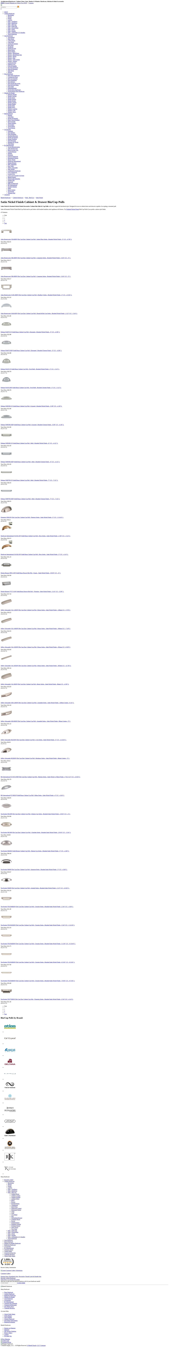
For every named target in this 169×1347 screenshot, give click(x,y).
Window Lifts (11, 110)
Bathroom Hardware (10, 1245)
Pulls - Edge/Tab (12, 26)
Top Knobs (11, 191)
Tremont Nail (11, 193)
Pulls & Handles (12, 66)
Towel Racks (11, 128)
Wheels (10, 72)
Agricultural (11, 37)
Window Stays (12, 112)
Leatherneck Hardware (14, 171)
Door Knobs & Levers (14, 83)
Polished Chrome (16, 1224)
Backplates (11, 15)
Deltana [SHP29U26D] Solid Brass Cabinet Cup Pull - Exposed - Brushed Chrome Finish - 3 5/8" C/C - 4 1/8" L (32, 424)
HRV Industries (12, 164)
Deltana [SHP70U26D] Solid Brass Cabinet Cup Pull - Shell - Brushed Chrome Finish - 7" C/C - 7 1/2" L (30, 499)
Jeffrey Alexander (13, 167)
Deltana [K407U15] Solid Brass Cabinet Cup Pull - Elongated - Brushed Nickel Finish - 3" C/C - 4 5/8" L (30, 332)
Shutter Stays (11, 107)
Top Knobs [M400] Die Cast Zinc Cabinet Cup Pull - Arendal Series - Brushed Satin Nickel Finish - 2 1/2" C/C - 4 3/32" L (35, 888)
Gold (12, 1213)
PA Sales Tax (8, 1336)
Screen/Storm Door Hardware (16, 91)
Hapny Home (11, 159)
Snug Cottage (11, 190)
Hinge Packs (11, 50)
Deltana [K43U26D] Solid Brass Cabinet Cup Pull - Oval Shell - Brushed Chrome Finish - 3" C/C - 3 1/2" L (31, 387)
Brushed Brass (15, 1203)
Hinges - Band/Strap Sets (15, 55)
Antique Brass (15, 1194)
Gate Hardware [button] (8, 36)
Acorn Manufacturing (14, 147)
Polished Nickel (15, 1226)
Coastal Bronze (12, 152)
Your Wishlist (8, 1317)
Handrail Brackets (13, 136)
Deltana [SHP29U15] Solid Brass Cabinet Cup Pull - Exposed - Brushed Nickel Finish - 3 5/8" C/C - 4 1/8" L (31, 406)
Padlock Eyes (11, 64)
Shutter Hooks (12, 101)
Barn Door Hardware (14, 75)
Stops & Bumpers (13, 69)
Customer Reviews (9, 1254)
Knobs (9, 18)
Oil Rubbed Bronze (16, 1218)
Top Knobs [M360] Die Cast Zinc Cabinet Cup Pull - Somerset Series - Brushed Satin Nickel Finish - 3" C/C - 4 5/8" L (34, 869)
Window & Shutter (9, 1297)
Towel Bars (11, 125)
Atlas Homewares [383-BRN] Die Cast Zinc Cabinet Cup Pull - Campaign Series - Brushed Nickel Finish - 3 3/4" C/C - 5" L (36, 276)
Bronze (13, 1202)
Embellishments (12, 88)
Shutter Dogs (11, 98)
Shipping (6, 1329)
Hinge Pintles (11, 51)
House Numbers (12, 139)
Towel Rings (11, 126)
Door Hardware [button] (8, 74)
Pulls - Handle (12, 31)
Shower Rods (11, 121)
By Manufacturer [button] (9, 145)
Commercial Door (13, 77)
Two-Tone (14, 1229)
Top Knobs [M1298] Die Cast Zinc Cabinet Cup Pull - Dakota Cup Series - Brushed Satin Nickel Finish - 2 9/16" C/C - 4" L (35, 814)
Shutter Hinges (12, 99)
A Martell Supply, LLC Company (36, 1345)
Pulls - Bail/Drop (12, 23)
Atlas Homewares (13, 148)
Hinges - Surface (12, 61)
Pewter (13, 1221)
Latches (10, 20)
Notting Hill (11, 180)
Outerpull (10, 182)
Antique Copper (15, 1195)
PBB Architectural (13, 183)
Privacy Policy (8, 1333)
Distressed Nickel (16, 1210)
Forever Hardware (13, 156)
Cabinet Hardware (9, 1181)
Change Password (9, 1319)
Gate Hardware (8, 1240)
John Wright (11, 169)
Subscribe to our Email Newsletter (10, 1279)
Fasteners (10, 131)
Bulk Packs (11, 39)
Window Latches (12, 109)
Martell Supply (12, 177)
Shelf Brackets (12, 140)
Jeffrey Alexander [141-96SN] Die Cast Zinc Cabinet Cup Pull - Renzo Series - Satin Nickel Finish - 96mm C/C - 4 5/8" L (35, 684)
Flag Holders (11, 132)
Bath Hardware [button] (8, 113)
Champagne (14, 1205)
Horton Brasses (12, 163)
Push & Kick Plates (13, 85)
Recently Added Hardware (8, 1278)
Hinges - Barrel (12, 56)
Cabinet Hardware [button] (9, 13)
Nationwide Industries (14, 179)
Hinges (10, 16)
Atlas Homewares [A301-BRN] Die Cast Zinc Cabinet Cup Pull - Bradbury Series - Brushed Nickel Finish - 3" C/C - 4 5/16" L (36, 295)
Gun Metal (14, 1214)
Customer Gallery (6, 1273)
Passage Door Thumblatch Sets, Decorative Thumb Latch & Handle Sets (21, 1276)
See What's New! (9, 1306)
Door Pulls (11, 86)
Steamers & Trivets (13, 142)
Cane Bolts (11, 42)
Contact (6, 1334)
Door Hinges (11, 82)
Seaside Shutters (12, 186)
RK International (12, 185)
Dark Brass (14, 1207)
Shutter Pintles (12, 104)
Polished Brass (15, 1222)
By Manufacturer (9, 1248)
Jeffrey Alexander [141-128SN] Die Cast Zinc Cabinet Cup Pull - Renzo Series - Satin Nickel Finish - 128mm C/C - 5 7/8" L (35, 610)
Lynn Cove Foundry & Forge (16, 175)
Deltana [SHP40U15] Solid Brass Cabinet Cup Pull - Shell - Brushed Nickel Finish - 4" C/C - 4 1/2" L (29, 443)
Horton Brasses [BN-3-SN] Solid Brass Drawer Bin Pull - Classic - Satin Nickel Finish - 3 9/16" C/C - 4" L (31, 573)
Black (13, 1200)
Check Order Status (9, 1256)
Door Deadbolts (12, 80)
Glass (12, 1211)
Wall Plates (11, 144)
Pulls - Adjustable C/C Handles (16, 32)
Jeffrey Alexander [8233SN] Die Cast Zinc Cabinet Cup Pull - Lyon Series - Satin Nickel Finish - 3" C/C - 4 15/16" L (33, 740)
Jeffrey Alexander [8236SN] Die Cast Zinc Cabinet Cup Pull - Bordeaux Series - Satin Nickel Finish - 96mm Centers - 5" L (35, 758)
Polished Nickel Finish (72, 209)
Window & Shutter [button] (9, 93)
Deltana (10, 153)
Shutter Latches (12, 102)
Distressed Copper (16, 1208)
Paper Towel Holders (14, 120)
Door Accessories (13, 78)
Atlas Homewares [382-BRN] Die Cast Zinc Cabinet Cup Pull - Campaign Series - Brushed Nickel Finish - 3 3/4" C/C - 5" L (36, 258)
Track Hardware (12, 34)
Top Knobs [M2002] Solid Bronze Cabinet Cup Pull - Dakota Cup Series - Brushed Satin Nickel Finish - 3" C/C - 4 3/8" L (35, 851)
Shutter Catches (12, 96)
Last (5, 223)
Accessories (7, 1246)
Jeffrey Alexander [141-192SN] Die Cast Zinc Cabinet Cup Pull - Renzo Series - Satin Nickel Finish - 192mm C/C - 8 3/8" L (35, 647)
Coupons (31, 3)
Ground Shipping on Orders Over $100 (14, 3)
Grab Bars (10, 117)
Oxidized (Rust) (15, 1219)
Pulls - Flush (11, 29)
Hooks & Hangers (13, 118)
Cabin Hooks (11, 40)
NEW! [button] (6, 12)
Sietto (9, 188)
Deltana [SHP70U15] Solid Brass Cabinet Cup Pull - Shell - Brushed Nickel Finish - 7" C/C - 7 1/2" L (29, 480)
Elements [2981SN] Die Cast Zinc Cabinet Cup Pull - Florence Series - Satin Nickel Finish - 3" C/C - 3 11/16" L (32, 517)
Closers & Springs (13, 43)
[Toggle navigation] (1, 5)
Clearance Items (8, 1249)
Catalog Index (8, 1251)
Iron (12, 1216)
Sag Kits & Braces (13, 67)
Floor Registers (12, 134)
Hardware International (14, 161)
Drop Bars (11, 45)
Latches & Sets (12, 63)
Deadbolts (10, 47)
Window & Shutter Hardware (12, 1243)
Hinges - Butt (11, 58)
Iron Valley (11, 166)
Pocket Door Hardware (14, 90)
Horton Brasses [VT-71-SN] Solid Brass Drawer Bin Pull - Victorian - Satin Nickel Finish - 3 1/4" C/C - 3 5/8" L (32, 591)
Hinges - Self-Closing (14, 59)
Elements (10, 155)
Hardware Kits (12, 48)
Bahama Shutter (12, 94)
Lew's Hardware (12, 172)
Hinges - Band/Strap (13, 53)
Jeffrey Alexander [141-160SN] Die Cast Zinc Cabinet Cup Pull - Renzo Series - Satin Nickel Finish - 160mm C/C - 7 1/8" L (35, 628)
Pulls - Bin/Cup (12, 24)
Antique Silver (15, 1199)
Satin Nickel (14, 1227)
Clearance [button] (7, 194)
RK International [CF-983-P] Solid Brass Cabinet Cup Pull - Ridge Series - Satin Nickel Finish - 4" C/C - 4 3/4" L (32, 795)
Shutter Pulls (11, 105)
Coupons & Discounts (10, 1305)
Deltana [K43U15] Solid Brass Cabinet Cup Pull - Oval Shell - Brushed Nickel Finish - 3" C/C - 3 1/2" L (30, 369)
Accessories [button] (7, 129)
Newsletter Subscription (11, 1320)
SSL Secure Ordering (10, 1331)
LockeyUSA (11, 174)
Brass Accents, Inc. (13, 150)
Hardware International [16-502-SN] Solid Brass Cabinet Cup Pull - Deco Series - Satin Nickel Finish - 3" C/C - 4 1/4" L (34, 554)
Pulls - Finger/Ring (13, 28)
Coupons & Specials (10, 1253)
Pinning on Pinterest (9, 1328)
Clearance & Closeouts (10, 1303)
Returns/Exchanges (9, 1322)
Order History (8, 1316)
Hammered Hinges (13, 158)
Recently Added (8, 1180)
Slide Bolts (11, 70)
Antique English (15, 1197)
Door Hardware (8, 1241)
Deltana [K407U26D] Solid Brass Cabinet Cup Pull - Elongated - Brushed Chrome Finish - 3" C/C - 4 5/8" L (31, 350)
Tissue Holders (12, 123)
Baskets (10, 115)
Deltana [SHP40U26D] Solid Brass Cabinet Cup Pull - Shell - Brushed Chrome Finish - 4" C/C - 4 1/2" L (30, 462)
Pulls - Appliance (12, 21)
